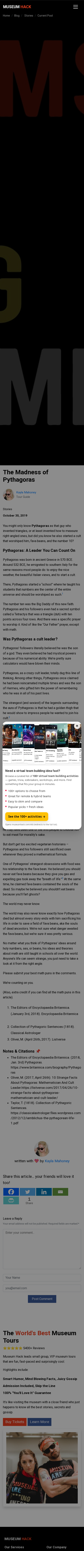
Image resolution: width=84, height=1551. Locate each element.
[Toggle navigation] (75, 7)
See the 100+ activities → (27, 817)
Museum (17, 6)
